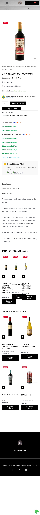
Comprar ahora (11, 109)
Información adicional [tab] (10, 189)
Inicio (4, 66)
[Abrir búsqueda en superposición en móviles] (28, 8)
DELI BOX (15, 437)
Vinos (24, 66)
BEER (6, 437)
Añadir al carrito (18, 103)
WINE (24, 437)
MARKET (33, 437)
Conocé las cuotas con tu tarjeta (11, 157)
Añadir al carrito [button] (3, 276)
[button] (7, 3)
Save (6, 22)
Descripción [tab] (6, 184)
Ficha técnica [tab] (7, 193)
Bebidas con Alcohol (14, 66)
